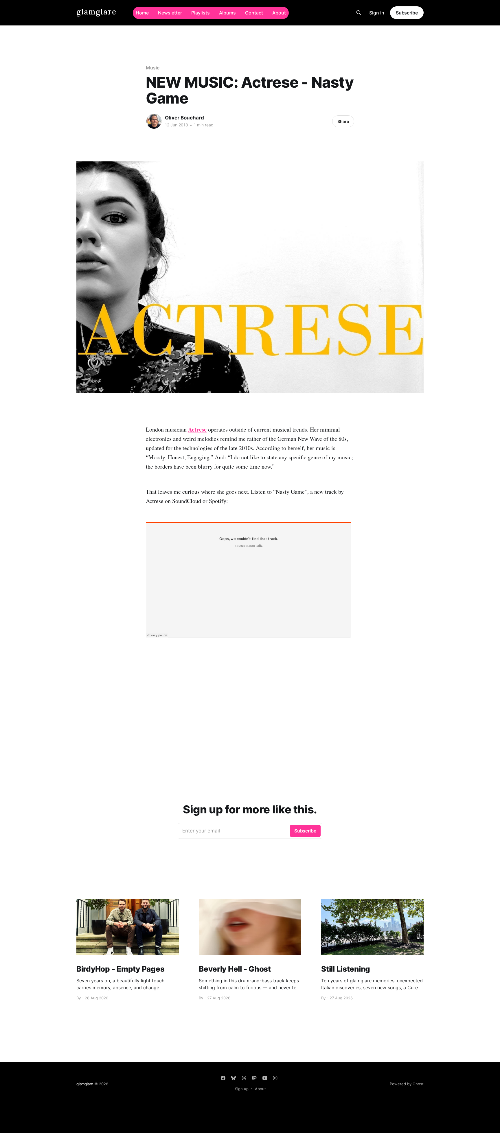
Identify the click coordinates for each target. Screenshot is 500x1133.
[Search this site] (358, 12)
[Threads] (244, 1078)
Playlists (200, 13)
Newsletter (170, 13)
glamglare (96, 12)
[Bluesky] (233, 1078)
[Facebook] (223, 1078)
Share (343, 121)
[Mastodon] (254, 1078)
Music (152, 68)
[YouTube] (264, 1078)
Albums (227, 13)
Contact (254, 13)
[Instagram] (275, 1078)
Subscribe (407, 13)
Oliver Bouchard (184, 118)
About (279, 13)
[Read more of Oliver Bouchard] (154, 121)
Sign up (242, 1088)
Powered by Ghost (407, 1084)
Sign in (376, 13)
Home (142, 13)
